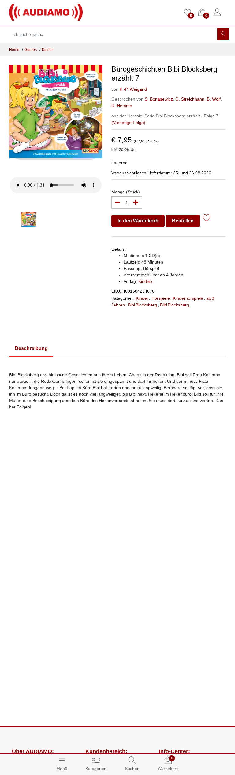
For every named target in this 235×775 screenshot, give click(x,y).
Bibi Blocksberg (142, 304)
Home (14, 49)
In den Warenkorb (138, 220)
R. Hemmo (121, 105)
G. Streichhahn (189, 99)
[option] (56, 118)
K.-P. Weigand (133, 89)
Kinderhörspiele (188, 298)
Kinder (47, 49)
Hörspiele (160, 298)
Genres (30, 49)
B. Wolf (213, 99)
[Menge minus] (117, 202)
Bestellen (183, 220)
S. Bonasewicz (159, 99)
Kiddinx (145, 281)
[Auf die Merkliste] (207, 219)
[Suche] (223, 34)
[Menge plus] (136, 202)
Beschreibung (31, 348)
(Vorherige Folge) (128, 122)
